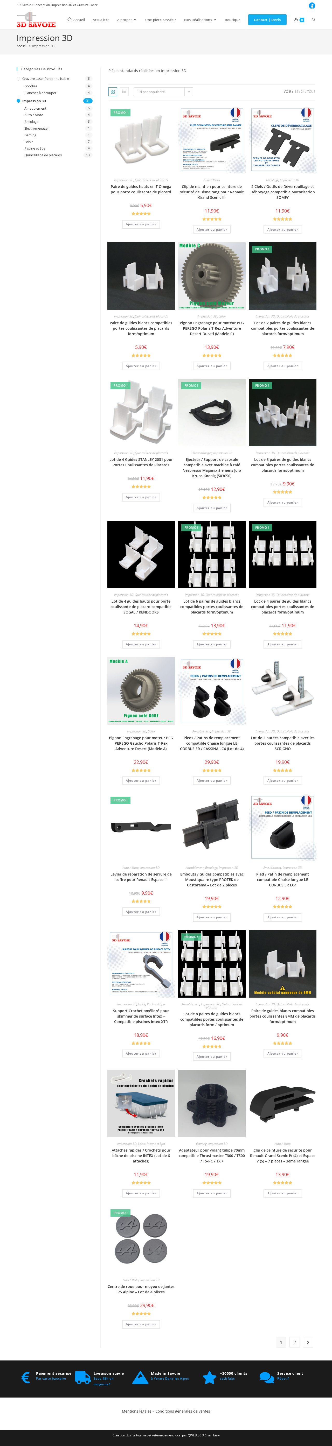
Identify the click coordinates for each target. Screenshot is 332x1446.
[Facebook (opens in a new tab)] (311, 5)
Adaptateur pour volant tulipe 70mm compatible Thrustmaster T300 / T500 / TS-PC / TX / (212, 1155)
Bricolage (272, 180)
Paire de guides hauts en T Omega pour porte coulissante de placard (141, 189)
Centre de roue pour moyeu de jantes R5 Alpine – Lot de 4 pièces (141, 1289)
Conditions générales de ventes (182, 1411)
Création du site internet (130, 1435)
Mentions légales (137, 1411)
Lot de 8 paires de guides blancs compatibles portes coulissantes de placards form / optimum (211, 1019)
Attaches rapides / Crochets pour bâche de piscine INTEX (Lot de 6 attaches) (141, 1155)
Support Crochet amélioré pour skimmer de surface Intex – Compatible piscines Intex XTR (141, 1016)
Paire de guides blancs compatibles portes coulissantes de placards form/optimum (141, 328)
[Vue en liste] (124, 91)
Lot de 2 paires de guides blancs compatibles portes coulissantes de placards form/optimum (282, 328)
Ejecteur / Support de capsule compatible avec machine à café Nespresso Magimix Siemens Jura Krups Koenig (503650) (212, 467)
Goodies (30, 86)
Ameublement (201, 731)
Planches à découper (40, 92)
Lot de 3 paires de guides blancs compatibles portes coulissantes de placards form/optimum (282, 465)
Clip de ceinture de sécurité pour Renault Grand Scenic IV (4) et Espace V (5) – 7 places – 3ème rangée (282, 1155)
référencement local (166, 1435)
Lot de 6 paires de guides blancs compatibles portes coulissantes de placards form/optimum (211, 607)
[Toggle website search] (313, 19)
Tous (311, 91)
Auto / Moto (212, 180)
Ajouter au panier (141, 224)
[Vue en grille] (112, 91)
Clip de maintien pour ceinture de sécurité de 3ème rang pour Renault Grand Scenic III (212, 192)
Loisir (222, 316)
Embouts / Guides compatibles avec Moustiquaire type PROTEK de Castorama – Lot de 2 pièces (212, 879)
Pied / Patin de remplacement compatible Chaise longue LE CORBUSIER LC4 (282, 879)
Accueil (22, 46)
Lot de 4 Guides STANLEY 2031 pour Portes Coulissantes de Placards (141, 462)
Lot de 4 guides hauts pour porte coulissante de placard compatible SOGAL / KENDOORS (140, 607)
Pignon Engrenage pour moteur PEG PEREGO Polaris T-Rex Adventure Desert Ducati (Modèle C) (212, 328)
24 (303, 91)
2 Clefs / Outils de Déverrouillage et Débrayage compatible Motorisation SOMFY (283, 192)
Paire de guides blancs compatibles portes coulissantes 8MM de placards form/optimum (283, 1016)
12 (296, 91)
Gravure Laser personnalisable (45, 78)
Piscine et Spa (156, 1004)
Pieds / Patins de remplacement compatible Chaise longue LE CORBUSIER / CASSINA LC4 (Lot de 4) (212, 743)
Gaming (201, 1143)
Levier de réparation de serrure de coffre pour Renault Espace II (141, 877)
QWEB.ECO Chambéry (204, 1435)
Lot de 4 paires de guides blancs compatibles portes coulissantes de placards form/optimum (282, 607)
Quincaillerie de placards (151, 180)
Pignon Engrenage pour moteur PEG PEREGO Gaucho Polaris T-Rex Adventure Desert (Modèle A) (141, 743)
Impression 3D (123, 180)
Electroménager (201, 453)
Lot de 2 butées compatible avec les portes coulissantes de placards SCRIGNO (283, 743)
